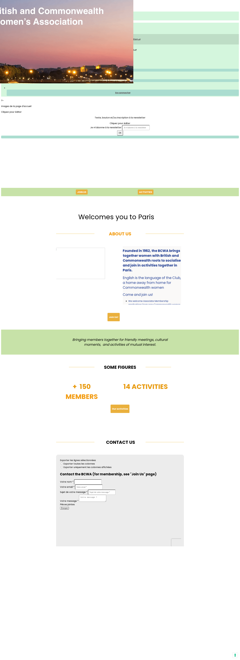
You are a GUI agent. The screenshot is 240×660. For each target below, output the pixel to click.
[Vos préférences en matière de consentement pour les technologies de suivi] (235, 655)
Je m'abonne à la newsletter (106, 127)
